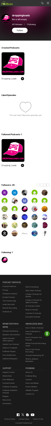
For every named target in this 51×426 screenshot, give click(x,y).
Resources (7, 400)
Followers (17, 24)
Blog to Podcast (32, 310)
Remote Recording (10, 308)
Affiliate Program (32, 390)
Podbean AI (7, 312)
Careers (29, 379)
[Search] (42, 3)
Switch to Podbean (10, 348)
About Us (29, 372)
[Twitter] (22, 414)
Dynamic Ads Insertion (11, 335)
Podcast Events (9, 383)
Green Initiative (31, 387)
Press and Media (32, 383)
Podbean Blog (31, 376)
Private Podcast (9, 297)
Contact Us (30, 394)
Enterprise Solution (10, 294)
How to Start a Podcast (34, 328)
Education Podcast (33, 317)
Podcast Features (9, 286)
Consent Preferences (23, 423)
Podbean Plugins (9, 351)
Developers (7, 403)
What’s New (7, 376)
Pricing (5, 290)
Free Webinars (8, 379)
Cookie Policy (24, 419)
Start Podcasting (32, 287)
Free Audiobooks (9, 355)
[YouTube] (32, 415)
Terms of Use (38, 419)
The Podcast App (9, 301)
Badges (6, 396)
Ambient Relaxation (10, 359)
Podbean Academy (10, 387)
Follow (20, 30)
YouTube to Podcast (33, 313)
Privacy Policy (9, 419)
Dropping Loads (8, 78)
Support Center (9, 372)
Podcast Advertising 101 (35, 355)
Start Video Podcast (33, 290)
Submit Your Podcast (11, 344)
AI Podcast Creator (33, 306)
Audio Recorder (9, 304)
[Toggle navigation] (48, 3)
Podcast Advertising (10, 331)
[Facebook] (18, 414)
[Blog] (27, 414)
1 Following (31, 24)
